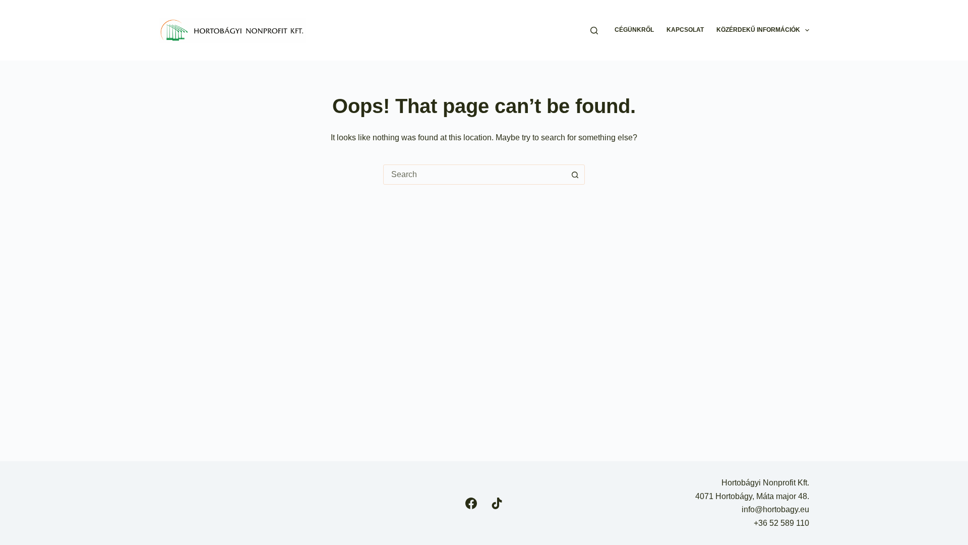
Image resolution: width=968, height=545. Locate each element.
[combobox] (474, 175)
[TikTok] (497, 503)
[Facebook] (471, 503)
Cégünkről (634, 29)
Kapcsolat (685, 29)
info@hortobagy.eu (775, 509)
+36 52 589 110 (781, 523)
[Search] (594, 30)
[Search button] (574, 174)
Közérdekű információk (758, 29)
